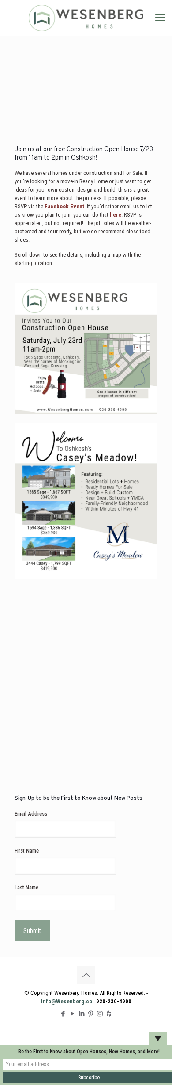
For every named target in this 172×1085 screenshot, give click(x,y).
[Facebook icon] (63, 1014)
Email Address (31, 813)
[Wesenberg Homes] (86, 17)
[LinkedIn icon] (81, 1014)
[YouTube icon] (72, 1014)
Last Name (26, 887)
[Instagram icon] (100, 1014)
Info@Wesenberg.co (66, 1001)
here (115, 214)
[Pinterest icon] (90, 1014)
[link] (86, 348)
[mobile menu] (160, 17)
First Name (27, 850)
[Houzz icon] (109, 1014)
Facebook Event (64, 206)
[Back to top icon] (86, 975)
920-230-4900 (113, 1001)
